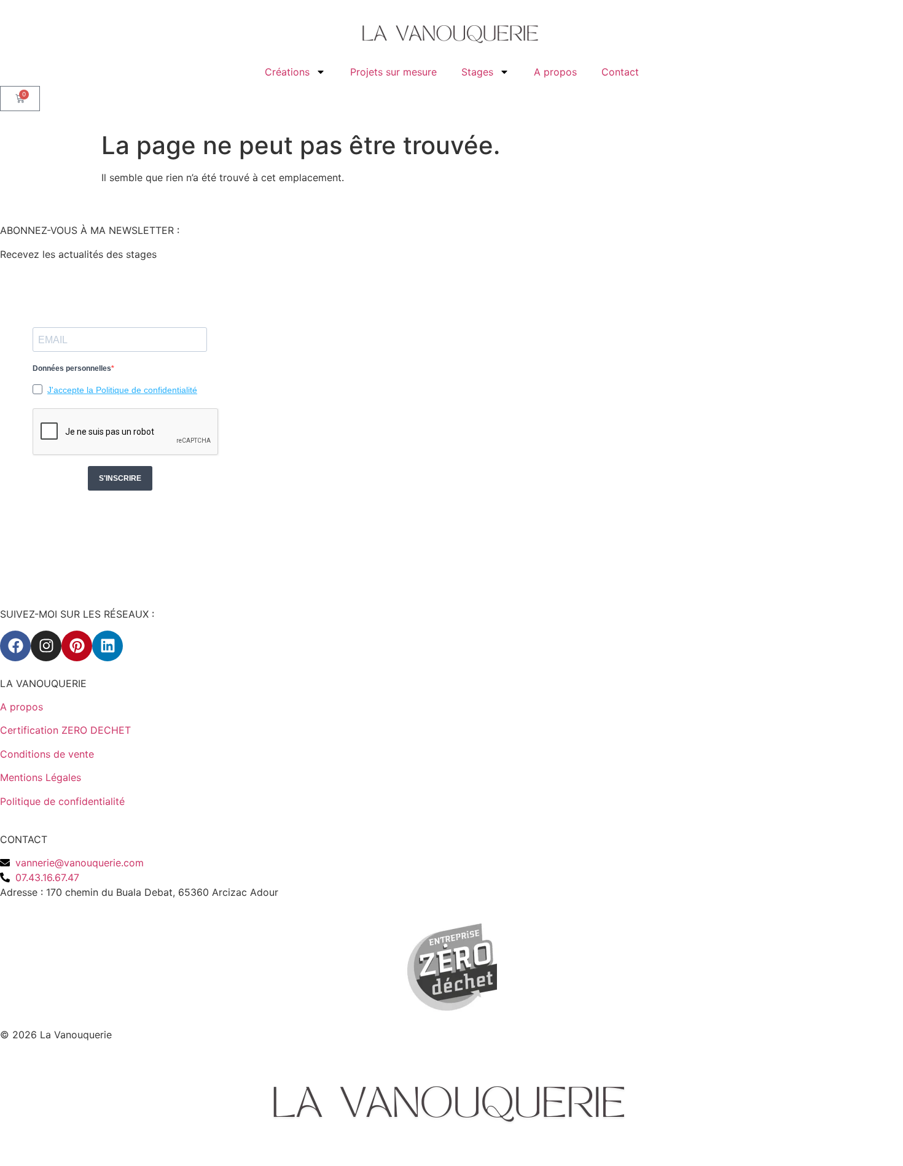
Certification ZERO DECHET (65, 730)
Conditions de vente (47, 754)
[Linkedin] (107, 646)
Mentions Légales (40, 777)
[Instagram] (46, 646)
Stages (477, 72)
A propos (555, 72)
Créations (287, 72)
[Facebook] (15, 646)
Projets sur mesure (393, 72)
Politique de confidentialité (62, 801)
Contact (620, 72)
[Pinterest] (76, 646)
